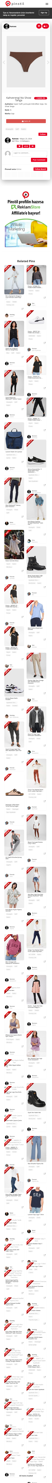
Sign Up (44, 12)
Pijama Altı (35, 1181)
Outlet (14, 1152)
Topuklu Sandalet (37, 1331)
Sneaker (14, 705)
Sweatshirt (35, 753)
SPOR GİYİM (32, 1345)
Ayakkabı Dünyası (12, 455)
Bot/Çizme (32, 583)
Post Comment (39, 160)
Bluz (8, 353)
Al (46, 26)
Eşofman (34, 438)
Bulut (11, 522)
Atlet (11, 876)
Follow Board (40, 169)
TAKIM (14, 302)
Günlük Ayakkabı (34, 1395)
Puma (30, 294)
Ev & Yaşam (10, 1039)
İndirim (31, 291)
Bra (11, 1084)
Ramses (13, 26)
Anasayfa (9, 129)
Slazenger (15, 809)
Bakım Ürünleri (14, 1453)
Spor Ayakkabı (36, 350)
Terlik (11, 824)
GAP (17, 129)
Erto (33, 540)
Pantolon (12, 524)
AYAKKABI (32, 336)
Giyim (30, 381)
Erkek (16, 510)
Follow (43, 134)
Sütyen (12, 1054)
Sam (11, 1451)
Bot (33, 595)
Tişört (33, 305)
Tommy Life (10, 305)
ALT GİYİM (32, 794)
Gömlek (12, 578)
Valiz (36, 1441)
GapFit (9, 865)
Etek (11, 1008)
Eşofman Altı (14, 1400)
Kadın (23, 129)
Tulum (12, 416)
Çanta (8, 458)
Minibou (9, 567)
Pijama (12, 928)
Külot (18, 169)
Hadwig (12, 314)
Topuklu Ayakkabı (34, 1320)
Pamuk (34, 348)
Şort (33, 915)
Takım (11, 316)
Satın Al (27, 121)
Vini (33, 303)
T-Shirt (31, 1272)
